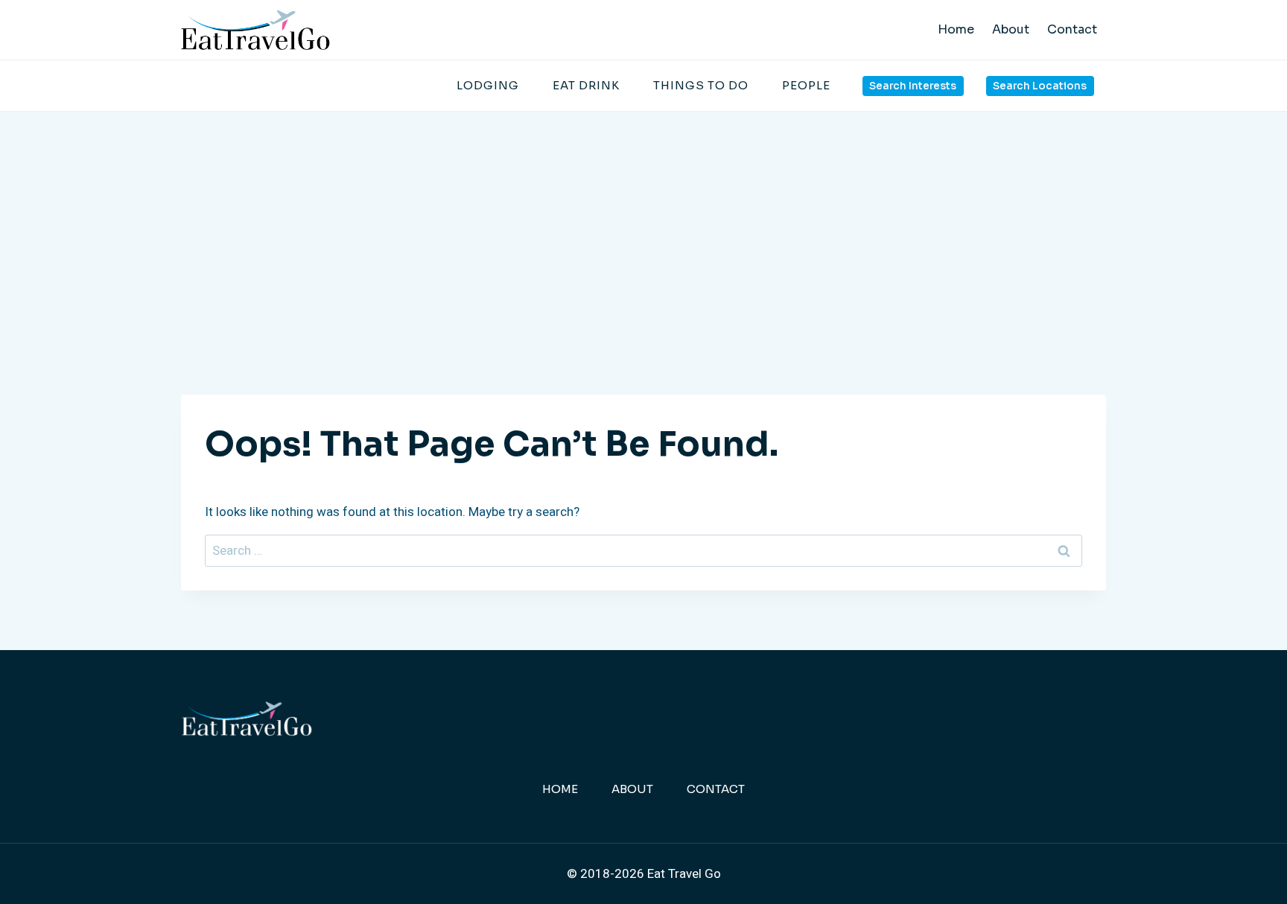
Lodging (488, 85)
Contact (1072, 29)
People (806, 85)
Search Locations (1040, 86)
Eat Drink (586, 85)
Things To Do (701, 85)
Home (956, 29)
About (1010, 29)
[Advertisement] (643, 223)
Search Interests (912, 86)
